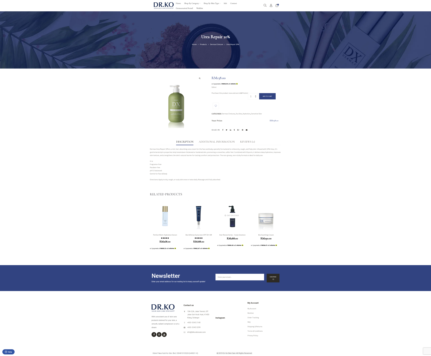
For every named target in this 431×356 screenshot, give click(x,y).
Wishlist (199, 8)
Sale (225, 3)
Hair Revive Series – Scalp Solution (232, 235)
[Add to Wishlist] (216, 106)
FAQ (249, 322)
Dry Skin (239, 114)
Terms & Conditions (255, 331)
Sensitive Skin (256, 114)
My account (251, 308)
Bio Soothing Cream (266, 235)
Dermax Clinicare (228, 114)
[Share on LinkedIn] (230, 130)
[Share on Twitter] (226, 130)
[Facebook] (154, 334)
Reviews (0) (247, 141)
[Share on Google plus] (238, 130)
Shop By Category (191, 3)
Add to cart (267, 96)
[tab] (184, 142)
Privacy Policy (252, 335)
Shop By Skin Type (211, 3)
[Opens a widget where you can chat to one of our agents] (8, 352)
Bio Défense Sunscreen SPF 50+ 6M (199, 235)
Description (184, 141)
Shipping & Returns (254, 326)
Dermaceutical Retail (184, 8)
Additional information (217, 141)
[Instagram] (159, 334)
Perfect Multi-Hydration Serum (165, 235)
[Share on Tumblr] (234, 130)
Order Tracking (253, 317)
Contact (233, 3)
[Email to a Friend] (246, 130)
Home (178, 3)
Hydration (246, 114)
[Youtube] (164, 334)
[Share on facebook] (222, 130)
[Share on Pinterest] (242, 130)
